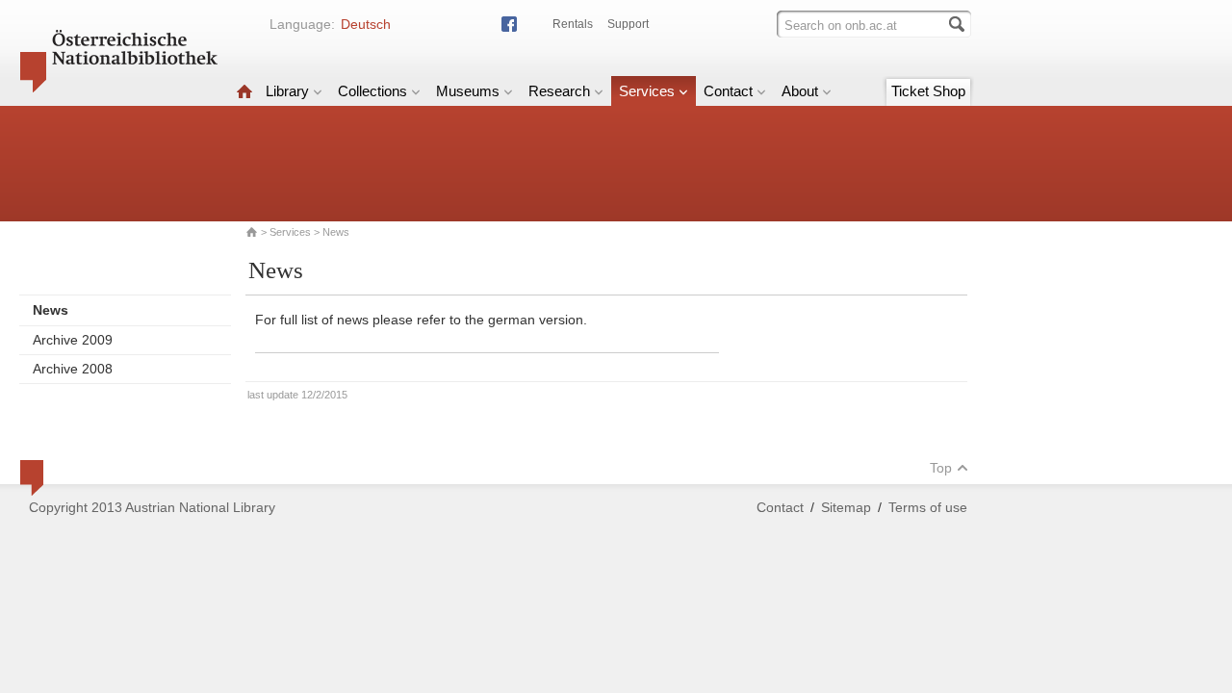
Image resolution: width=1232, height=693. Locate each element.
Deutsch (366, 24)
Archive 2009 (73, 339)
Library (287, 91)
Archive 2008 (73, 368)
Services (647, 91)
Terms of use (927, 507)
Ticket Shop (928, 91)
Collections (372, 91)
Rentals (572, 24)
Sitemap (846, 507)
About (800, 91)
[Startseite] (244, 91)
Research (559, 91)
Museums (468, 91)
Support (628, 24)
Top (941, 467)
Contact (728, 91)
